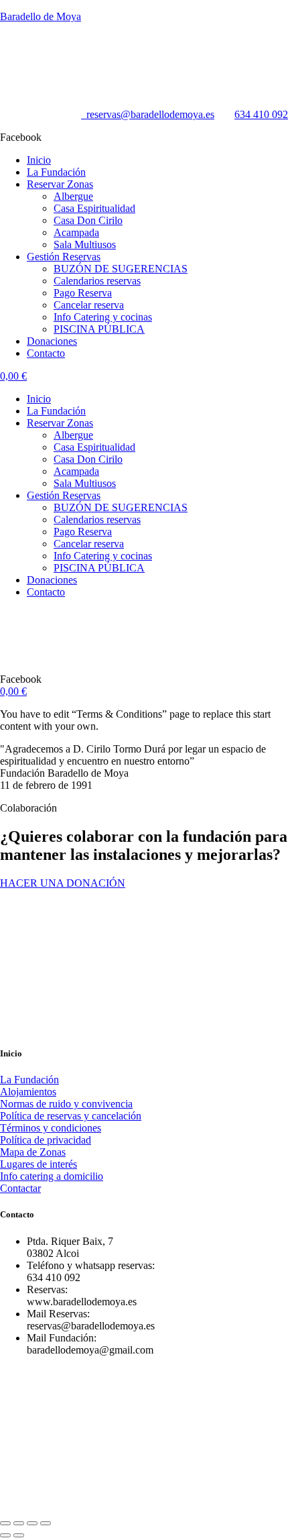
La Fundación (56, 172)
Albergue (73, 196)
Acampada (76, 232)
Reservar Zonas (60, 184)
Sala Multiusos (85, 244)
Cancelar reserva (89, 305)
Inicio (39, 160)
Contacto (46, 353)
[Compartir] (32, 1523)
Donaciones (52, 341)
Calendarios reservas (97, 280)
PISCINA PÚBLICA (99, 329)
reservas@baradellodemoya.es (147, 114)
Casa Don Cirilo (88, 220)
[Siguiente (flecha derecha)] (18, 1535)
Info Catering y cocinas (103, 317)
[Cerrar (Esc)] (45, 1523)
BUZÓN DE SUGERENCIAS (121, 268)
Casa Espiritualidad (94, 208)
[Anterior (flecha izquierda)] (5, 1535)
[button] (157, 184)
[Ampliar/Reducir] (5, 1523)
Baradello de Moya (40, 16)
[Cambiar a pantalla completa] (18, 1523)
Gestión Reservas (63, 256)
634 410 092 (261, 114)
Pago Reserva (83, 292)
